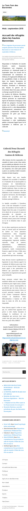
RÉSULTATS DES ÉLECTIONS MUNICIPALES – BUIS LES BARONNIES (12, 387)
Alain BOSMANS (9, 437)
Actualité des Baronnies (19, 361)
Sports (4, 494)
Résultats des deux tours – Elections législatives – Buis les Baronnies (14, 398)
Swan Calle (7, 424)
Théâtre (4, 497)
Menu (4, 12)
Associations (5, 486)
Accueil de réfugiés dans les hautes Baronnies (13, 38)
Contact (4, 463)
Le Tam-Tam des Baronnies (10, 6)
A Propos (5, 459)
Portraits (4, 475)
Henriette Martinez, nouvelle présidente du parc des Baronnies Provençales (14, 409)
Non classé (5, 482)
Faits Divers (5, 501)
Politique (4, 362)
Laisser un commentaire (14, 362)
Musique (5, 490)
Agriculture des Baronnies (10, 478)
